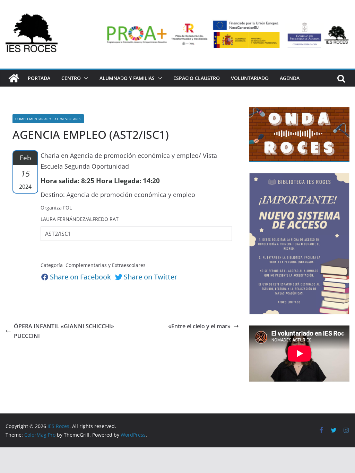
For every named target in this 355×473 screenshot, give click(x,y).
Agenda (290, 78)
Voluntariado (250, 78)
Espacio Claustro (196, 78)
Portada (39, 78)
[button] (84, 78)
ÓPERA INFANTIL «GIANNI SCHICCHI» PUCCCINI (64, 331)
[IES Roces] (14, 78)
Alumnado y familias (127, 78)
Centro (71, 78)
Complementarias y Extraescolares (48, 118)
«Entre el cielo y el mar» (199, 326)
